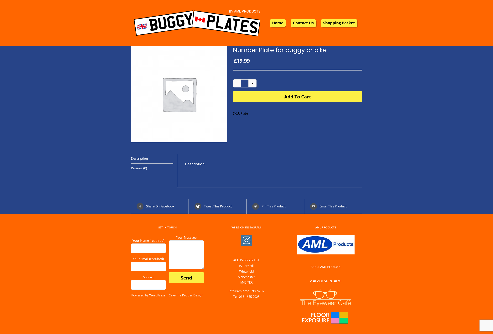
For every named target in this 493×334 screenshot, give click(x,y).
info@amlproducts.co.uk (246, 291)
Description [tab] (139, 158)
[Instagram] (246, 240)
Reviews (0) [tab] (139, 168)
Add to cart (297, 96)
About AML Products (325, 267)
